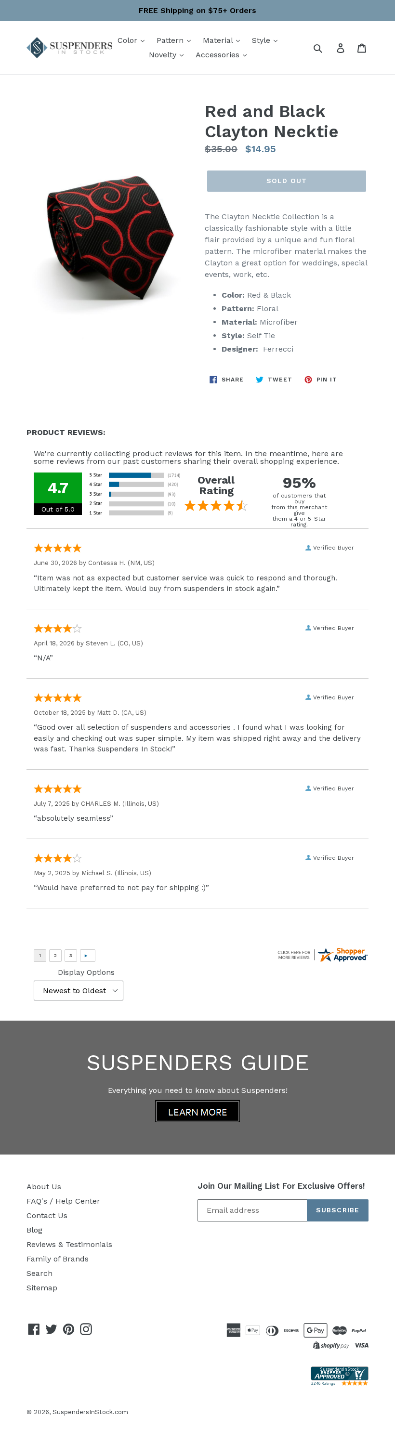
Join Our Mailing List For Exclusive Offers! (281, 1186)
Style (262, 40)
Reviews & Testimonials (69, 1244)
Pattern (171, 40)
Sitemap (41, 1287)
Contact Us (46, 1215)
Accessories (219, 54)
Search (39, 1273)
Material (219, 40)
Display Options (86, 972)
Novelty (164, 54)
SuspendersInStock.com (90, 1412)
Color (129, 40)
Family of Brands (57, 1258)
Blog (34, 1229)
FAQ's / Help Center (63, 1201)
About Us (43, 1186)
